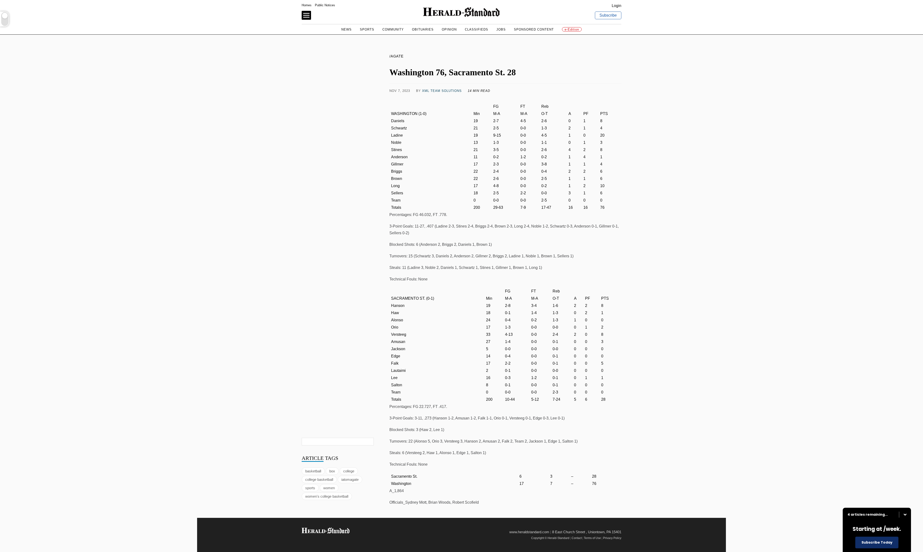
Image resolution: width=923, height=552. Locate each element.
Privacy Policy (612, 538)
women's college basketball (326, 496)
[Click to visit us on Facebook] (533, 91)
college (348, 471)
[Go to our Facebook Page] (305, 540)
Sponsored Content (534, 29)
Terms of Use (592, 538)
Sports (367, 29)
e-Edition (572, 29)
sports (310, 488)
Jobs (501, 29)
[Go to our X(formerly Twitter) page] (315, 540)
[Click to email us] (601, 91)
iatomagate (350, 479)
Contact (577, 538)
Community (393, 29)
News (346, 29)
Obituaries (423, 29)
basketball (313, 471)
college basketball (319, 479)
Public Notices (325, 5)
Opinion (449, 29)
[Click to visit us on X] (586, 91)
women (329, 488)
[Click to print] (616, 91)
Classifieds (476, 29)
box (332, 471)
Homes (307, 5)
